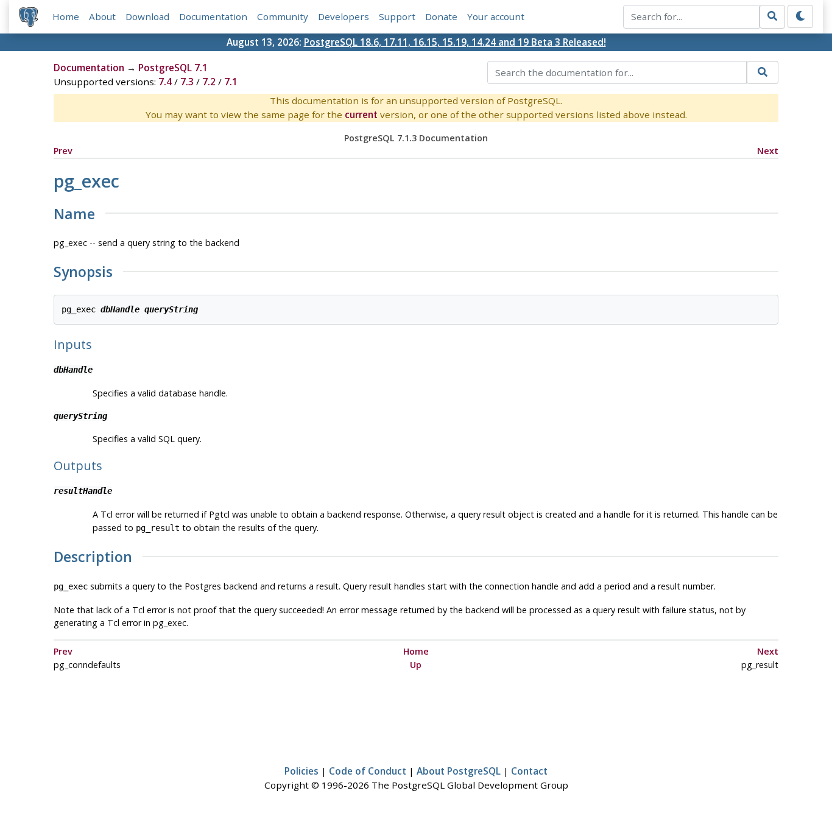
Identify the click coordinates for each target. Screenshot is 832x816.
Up (415, 664)
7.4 (165, 82)
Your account (495, 16)
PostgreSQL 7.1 (173, 68)
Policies (301, 771)
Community (282, 16)
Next (767, 151)
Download (147, 16)
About (102, 16)
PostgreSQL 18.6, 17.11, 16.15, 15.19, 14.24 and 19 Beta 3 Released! (455, 42)
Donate (441, 16)
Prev (63, 151)
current (361, 114)
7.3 (187, 82)
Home (65, 16)
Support (397, 16)
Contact (529, 771)
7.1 (231, 82)
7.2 (209, 82)
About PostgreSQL (459, 771)
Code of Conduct (367, 771)
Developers (343, 16)
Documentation (213, 16)
